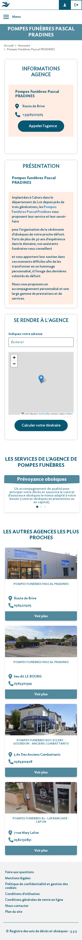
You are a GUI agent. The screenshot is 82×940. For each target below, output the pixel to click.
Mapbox (70, 413)
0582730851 (22, 840)
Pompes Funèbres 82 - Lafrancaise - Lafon (41, 820)
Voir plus (41, 616)
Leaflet (26, 413)
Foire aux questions (19, 872)
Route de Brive (25, 598)
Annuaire (24, 45)
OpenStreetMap (44, 413)
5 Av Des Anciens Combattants (37, 754)
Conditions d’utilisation (22, 894)
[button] (41, 379)
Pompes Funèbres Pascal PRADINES (41, 584)
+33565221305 (32, 114)
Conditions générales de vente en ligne (34, 899)
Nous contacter (17, 906)
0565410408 (23, 761)
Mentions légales (17, 878)
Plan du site (13, 911)
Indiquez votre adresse (25, 334)
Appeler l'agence (43, 126)
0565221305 (22, 605)
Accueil (9, 45)
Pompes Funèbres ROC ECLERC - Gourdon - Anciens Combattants (41, 742)
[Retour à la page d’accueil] (5, 7)
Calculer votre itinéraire (41, 425)
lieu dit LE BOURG (28, 676)
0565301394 (23, 683)
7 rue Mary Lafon (26, 832)
